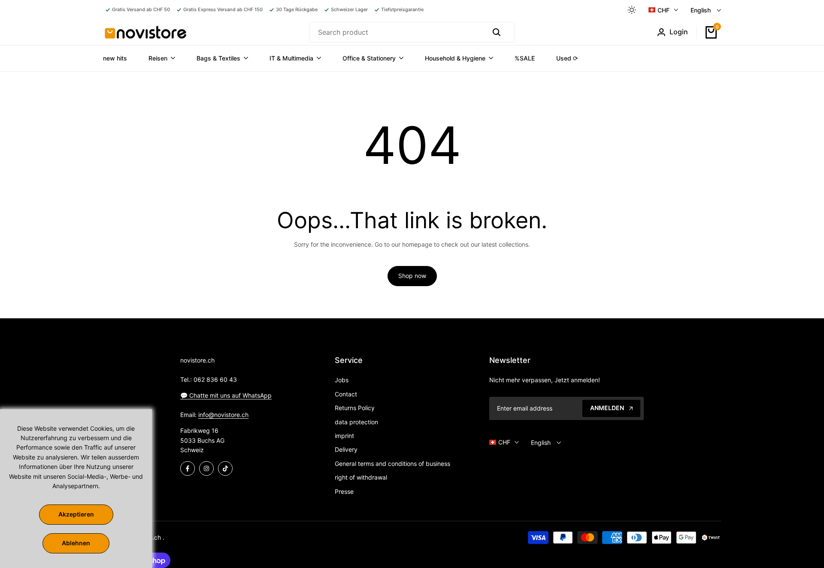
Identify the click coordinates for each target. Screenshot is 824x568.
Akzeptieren (76, 514)
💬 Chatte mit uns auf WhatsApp (226, 395)
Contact (346, 394)
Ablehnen (76, 543)
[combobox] (396, 32)
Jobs (341, 380)
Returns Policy (355, 407)
